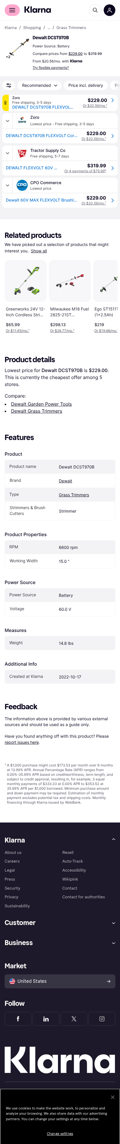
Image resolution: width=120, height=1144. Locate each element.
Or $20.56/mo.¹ (95, 105)
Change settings (60, 1134)
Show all (39, 251)
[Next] (107, 295)
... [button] (48, 28)
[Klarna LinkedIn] (46, 1019)
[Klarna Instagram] (102, 1019)
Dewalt (65, 481)
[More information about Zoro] (7, 120)
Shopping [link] (32, 28)
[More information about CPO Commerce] (7, 185)
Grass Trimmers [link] (71, 28)
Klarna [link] (11, 28)
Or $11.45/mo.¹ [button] (17, 330)
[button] (17, 47)
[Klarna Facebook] (18, 1019)
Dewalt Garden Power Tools (41, 404)
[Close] (112, 1097)
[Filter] (8, 85)
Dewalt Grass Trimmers (36, 411)
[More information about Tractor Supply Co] (7, 153)
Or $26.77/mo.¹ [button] (62, 330)
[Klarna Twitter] (74, 1019)
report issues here (22, 742)
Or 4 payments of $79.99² (85, 171)
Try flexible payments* (51, 67)
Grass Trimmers (74, 495)
